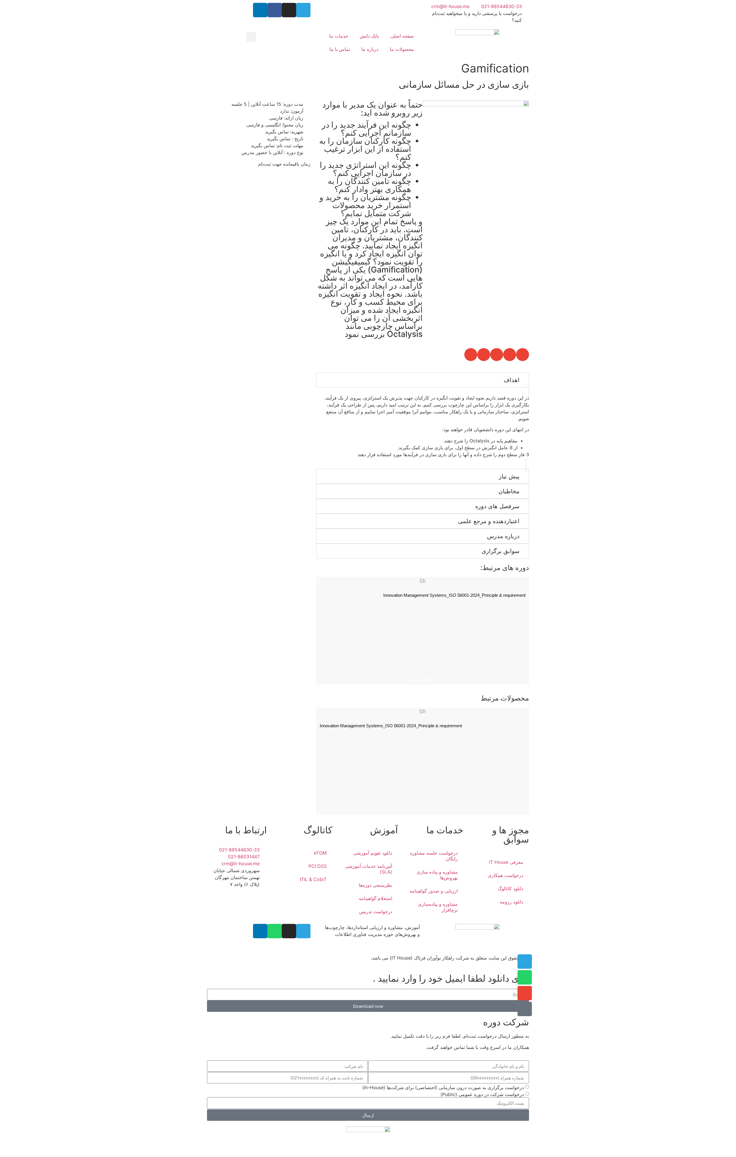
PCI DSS (317, 866)
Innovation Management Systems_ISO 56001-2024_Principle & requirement (454, 595)
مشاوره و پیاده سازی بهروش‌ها (437, 874)
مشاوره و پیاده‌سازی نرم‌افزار (438, 907)
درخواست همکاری (505, 875)
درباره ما (369, 49)
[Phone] (525, 1009)
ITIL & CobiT (313, 879)
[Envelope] (525, 993)
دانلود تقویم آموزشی (372, 853)
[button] (251, 37)
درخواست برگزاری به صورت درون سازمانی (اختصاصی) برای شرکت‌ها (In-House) (443, 1087)
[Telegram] (303, 10)
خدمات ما (338, 36)
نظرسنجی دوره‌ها (375, 885)
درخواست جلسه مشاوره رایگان (434, 855)
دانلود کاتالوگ (510, 888)
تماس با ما (339, 49)
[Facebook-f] (274, 10)
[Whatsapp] (274, 931)
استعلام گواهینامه (375, 898)
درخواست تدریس (375, 911)
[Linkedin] (260, 10)
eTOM (320, 853)
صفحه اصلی (402, 36)
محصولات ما (402, 49)
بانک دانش (369, 36)
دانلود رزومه (511, 902)
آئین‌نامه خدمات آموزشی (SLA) (368, 869)
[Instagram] (289, 10)
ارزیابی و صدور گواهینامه (433, 891)
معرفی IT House (506, 862)
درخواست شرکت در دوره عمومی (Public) (482, 1094)
